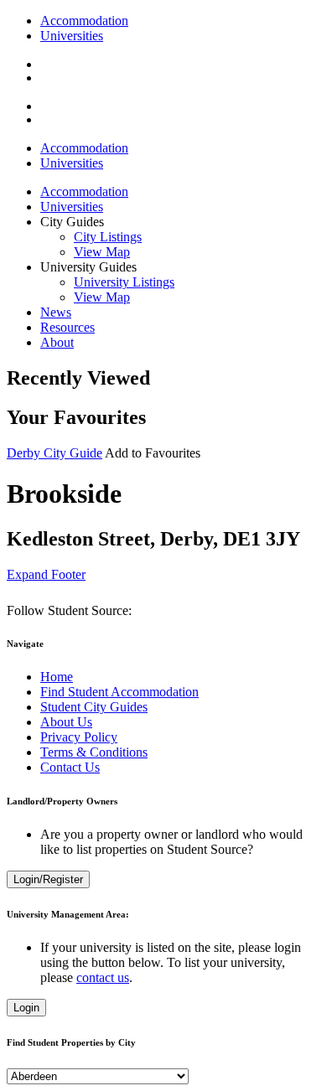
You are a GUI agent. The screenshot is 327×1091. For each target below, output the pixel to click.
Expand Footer (46, 574)
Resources (67, 327)
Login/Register (48, 879)
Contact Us (70, 767)
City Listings (108, 237)
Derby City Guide (54, 453)
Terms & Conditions (94, 752)
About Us (66, 722)
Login (26, 1007)
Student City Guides (94, 707)
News (55, 312)
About (57, 342)
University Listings (124, 282)
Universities (71, 35)
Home (56, 677)
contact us (102, 977)
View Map (102, 252)
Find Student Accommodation (119, 692)
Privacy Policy (78, 737)
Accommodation (84, 20)
